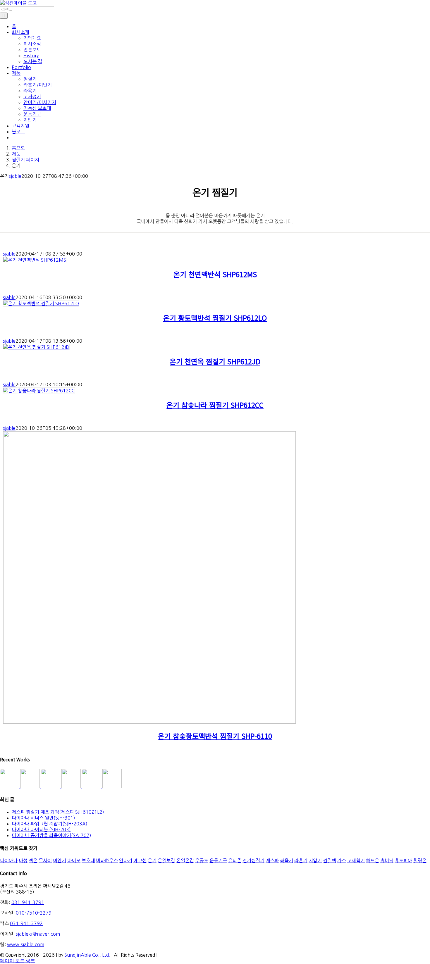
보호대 (88, 860)
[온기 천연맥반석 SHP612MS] (34, 260)
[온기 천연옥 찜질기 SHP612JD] (36, 347)
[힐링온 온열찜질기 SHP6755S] (71, 786)
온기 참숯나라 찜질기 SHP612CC (215, 405)
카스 (341, 860)
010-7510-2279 (33, 912)
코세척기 (356, 860)
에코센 (140, 860)
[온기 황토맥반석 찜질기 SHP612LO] (41, 303)
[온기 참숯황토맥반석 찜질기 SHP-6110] (149, 722)
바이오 (73, 860)
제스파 (272, 860)
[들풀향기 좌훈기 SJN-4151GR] (30, 786)
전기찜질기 (253, 860)
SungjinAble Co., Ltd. (87, 955)
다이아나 (9, 860)
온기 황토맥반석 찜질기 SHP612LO (215, 318)
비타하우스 (107, 860)
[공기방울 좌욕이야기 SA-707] (112, 786)
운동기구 (218, 860)
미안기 (59, 860)
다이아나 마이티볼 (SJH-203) (41, 829)
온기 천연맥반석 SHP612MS (215, 274)
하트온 (372, 860)
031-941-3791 (27, 902)
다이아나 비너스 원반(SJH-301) (43, 817)
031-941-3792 (26, 923)
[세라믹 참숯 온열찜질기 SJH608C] (10, 786)
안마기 (125, 860)
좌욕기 (286, 860)
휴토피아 (403, 860)
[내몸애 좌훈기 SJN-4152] (51, 786)
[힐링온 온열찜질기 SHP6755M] (92, 786)
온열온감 (185, 860)
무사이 (45, 860)
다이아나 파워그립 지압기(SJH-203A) (49, 823)
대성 (23, 860)
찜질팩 (329, 860)
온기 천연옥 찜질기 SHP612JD (215, 361)
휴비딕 (386, 860)
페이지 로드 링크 (17, 960)
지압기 (315, 860)
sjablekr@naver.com (38, 934)
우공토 (201, 860)
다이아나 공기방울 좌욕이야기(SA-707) (51, 835)
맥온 (33, 860)
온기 (152, 860)
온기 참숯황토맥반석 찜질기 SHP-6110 (215, 736)
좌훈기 (300, 860)
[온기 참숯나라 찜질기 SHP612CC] (39, 390)
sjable (15, 176)
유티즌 (234, 860)
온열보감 (166, 860)
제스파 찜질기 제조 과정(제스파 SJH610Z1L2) (58, 812)
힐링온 (419, 860)
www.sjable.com (25, 944)
